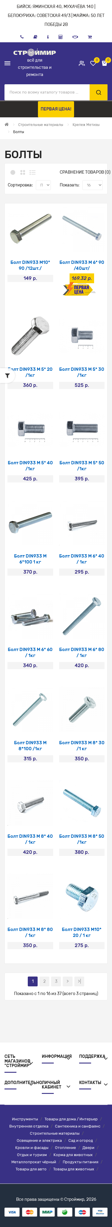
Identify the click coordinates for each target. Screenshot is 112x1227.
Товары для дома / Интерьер (71, 1119)
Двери (88, 1147)
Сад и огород (80, 1140)
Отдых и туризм (32, 1155)
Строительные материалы (54, 1133)
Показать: (69, 185)
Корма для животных (73, 1155)
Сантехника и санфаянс (77, 1126)
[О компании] (48, 37)
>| (79, 981)
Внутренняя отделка (28, 1126)
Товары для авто (31, 1169)
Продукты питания (80, 1162)
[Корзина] (90, 37)
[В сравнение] (38, 244)
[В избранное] (22, 244)
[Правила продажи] (61, 37)
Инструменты (25, 1119)
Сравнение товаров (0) (85, 172)
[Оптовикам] (75, 37)
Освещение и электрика (39, 1140)
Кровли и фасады (31, 1147)
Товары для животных (73, 1169)
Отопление (65, 1147)
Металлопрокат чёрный (33, 1162)
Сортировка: (20, 185)
